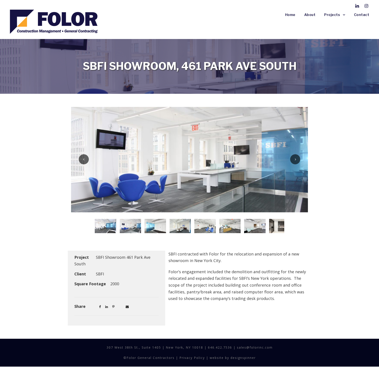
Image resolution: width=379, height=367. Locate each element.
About (310, 15)
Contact (361, 15)
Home (290, 15)
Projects (332, 15)
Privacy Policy (192, 358)
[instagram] (366, 6)
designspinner (243, 358)
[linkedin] (357, 6)
